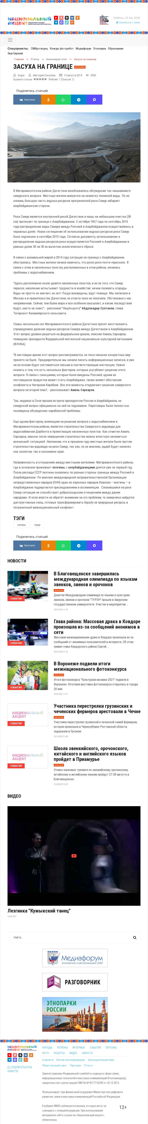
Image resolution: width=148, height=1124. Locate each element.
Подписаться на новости (20, 1069)
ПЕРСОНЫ (111, 1047)
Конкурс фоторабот (62, 48)
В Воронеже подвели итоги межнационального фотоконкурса (90, 666)
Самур (37, 525)
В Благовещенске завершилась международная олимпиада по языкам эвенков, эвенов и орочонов (95, 579)
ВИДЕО (73, 1053)
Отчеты (88, 1065)
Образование (116, 48)
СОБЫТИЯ (95, 1047)
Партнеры (75, 1065)
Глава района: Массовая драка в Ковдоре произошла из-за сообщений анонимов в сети (97, 627)
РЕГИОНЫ (62, 1047)
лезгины (21, 525)
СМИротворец (39, 48)
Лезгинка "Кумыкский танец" (39, 910)
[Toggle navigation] (10, 40)
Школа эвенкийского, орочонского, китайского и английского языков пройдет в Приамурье (91, 754)
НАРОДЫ (47, 1047)
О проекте (48, 1059)
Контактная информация (70, 1059)
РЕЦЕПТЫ (59, 1053)
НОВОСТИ (87, 1053)
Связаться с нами (129, 22)
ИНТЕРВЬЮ (78, 1047)
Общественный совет (54, 1065)
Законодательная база (101, 1059)
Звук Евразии (15, 53)
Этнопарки (99, 48)
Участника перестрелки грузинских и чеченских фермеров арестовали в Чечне (97, 708)
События (16, 598)
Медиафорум (83, 48)
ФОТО (45, 1053)
